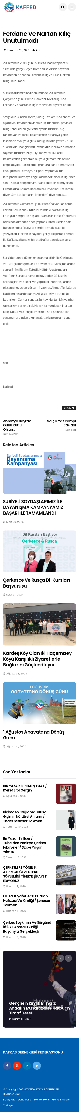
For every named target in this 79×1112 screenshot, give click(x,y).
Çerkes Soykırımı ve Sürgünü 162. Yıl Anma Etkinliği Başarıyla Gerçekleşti (27, 927)
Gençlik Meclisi (61, 1099)
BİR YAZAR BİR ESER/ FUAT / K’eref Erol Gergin (25, 788)
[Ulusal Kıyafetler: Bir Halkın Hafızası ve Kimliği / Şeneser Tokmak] (66, 904)
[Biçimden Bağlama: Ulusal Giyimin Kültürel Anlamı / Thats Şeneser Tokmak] (66, 820)
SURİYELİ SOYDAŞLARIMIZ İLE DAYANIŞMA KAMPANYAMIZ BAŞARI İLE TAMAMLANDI (33, 507)
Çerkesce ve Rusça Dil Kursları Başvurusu (36, 583)
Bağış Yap (9, 1099)
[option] (39, 989)
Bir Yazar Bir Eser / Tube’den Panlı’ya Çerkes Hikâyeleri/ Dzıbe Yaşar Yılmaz (24, 845)
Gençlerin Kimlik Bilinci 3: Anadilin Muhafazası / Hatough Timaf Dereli (39, 1008)
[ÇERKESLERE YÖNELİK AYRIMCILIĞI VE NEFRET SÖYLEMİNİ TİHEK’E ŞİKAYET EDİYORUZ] (66, 875)
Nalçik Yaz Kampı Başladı (61, 425)
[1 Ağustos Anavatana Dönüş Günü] (39, 703)
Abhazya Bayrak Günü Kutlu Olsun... (17, 427)
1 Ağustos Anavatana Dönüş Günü (34, 735)
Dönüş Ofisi (25, 1099)
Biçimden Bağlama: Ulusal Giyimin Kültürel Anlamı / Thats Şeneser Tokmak (25, 816)
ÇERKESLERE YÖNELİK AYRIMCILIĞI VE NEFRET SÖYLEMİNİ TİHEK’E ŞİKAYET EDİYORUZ (25, 874)
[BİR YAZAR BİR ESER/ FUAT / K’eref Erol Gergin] (66, 794)
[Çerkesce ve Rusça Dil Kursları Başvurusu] (39, 551)
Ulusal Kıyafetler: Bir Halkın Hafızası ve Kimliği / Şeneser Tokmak (26, 900)
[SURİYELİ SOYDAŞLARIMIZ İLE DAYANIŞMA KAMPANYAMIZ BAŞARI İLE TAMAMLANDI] (39, 473)
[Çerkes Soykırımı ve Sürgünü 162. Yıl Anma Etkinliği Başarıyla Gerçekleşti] (66, 930)
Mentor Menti (42, 1099)
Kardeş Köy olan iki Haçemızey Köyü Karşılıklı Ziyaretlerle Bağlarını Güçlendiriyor (37, 659)
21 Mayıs (8, 1105)
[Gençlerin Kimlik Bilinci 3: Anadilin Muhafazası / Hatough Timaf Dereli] (39, 989)
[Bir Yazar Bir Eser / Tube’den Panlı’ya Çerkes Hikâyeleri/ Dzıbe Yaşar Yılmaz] (66, 846)
